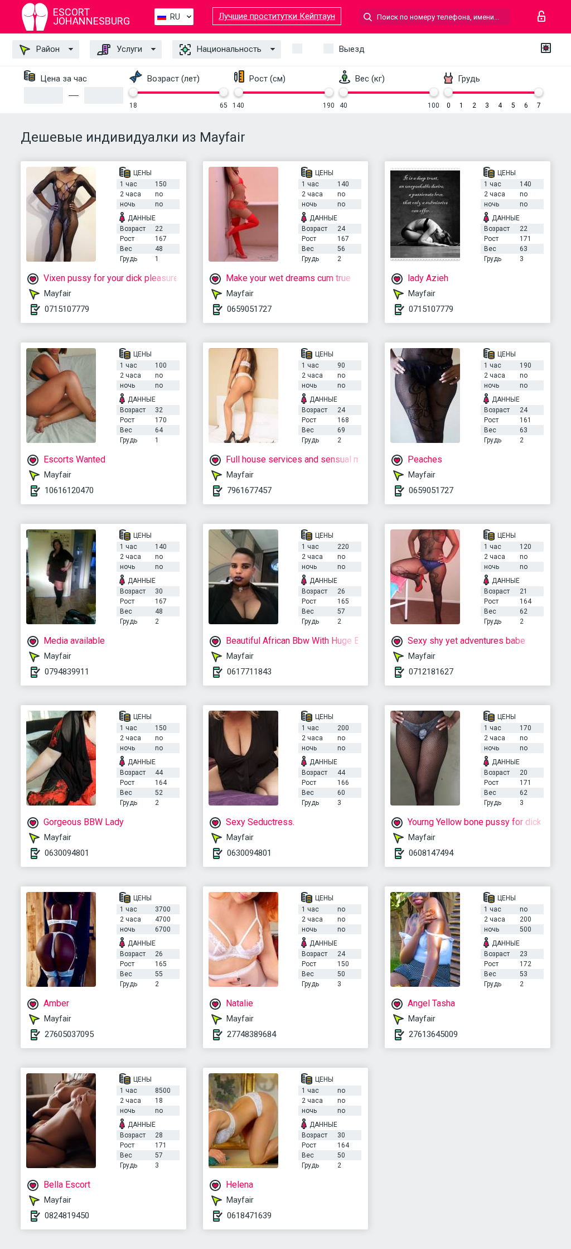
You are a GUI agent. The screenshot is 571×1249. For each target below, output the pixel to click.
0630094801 (67, 853)
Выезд (352, 49)
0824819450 (67, 1216)
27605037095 (69, 1034)
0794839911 (67, 672)
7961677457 (249, 490)
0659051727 (249, 309)
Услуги (128, 49)
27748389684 (251, 1034)
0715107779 (67, 309)
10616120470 (69, 490)
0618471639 (249, 1216)
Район (47, 49)
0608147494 (431, 853)
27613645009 (433, 1034)
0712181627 (431, 672)
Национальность (228, 49)
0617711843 (249, 672)
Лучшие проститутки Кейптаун (277, 16)
